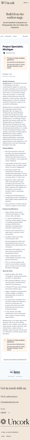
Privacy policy (11, 376)
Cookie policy (19, 376)
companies (8, 36)
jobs (2, 36)
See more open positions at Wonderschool (15, 359)
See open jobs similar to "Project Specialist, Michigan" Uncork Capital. (16, 66)
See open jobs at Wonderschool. (16, 62)
